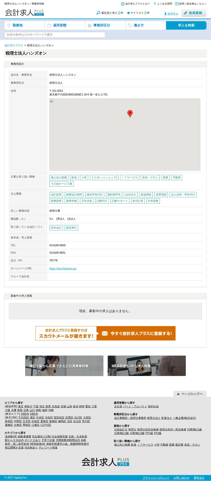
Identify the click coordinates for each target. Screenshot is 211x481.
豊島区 (44, 421)
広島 (26, 410)
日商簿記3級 (137, 433)
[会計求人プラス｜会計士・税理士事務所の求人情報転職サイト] (40, 15)
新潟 (75, 406)
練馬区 (62, 421)
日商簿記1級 (194, 429)
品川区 (78, 417)
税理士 (132, 429)
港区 (32, 417)
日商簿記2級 (121, 433)
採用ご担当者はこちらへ (192, 3)
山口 (32, 410)
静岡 (81, 406)
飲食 (133, 444)
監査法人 (166, 417)
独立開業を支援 (14, 447)
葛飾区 (9, 424)
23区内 (25, 413)
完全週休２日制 (41, 436)
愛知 (88, 406)
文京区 (27, 421)
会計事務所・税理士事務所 (130, 417)
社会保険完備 (60, 436)
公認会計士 (121, 429)
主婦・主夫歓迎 (77, 436)
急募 (83, 440)
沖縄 (51, 410)
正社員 (118, 406)
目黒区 (69, 417)
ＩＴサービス (145, 444)
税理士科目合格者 (148, 429)
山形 (69, 406)
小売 (156, 444)
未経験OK (11, 436)
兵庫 (13, 410)
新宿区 (9, 421)
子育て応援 (48, 440)
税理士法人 (154, 417)
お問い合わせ (181, 477)
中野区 (18, 421)
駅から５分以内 (14, 440)
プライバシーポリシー (156, 477)
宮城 (63, 406)
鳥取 (20, 410)
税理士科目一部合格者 (172, 429)
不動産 (164, 444)
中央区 (40, 417)
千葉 (36, 406)
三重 (94, 406)
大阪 (7, 410)
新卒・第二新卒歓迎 (17, 443)
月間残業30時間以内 (68, 440)
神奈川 (28, 406)
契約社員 (153, 406)
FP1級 (149, 433)
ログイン (173, 13)
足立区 (77, 421)
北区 (69, 421)
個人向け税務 (122, 444)
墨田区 (27, 424)
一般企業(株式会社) (184, 417)
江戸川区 (45, 424)
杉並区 (36, 421)
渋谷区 (49, 417)
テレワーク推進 (48, 447)
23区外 (34, 413)
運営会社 (199, 477)
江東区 (36, 424)
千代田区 (23, 417)
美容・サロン (192, 444)
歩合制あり (31, 447)
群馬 (48, 406)
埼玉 (42, 406)
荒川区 (86, 421)
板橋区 (53, 421)
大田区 (87, 417)
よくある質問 (164, 3)
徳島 (38, 410)
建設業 (179, 444)
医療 (172, 444)
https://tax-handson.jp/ (62, 268)
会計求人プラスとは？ (137, 3)
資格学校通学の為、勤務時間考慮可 (67, 443)
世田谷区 (59, 417)
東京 (20, 406)
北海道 (56, 406)
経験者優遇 (24, 436)
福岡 (44, 410)
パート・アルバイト (135, 406)
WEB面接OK (37, 443)
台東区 (18, 424)
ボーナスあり (33, 440)
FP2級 (158, 433)
